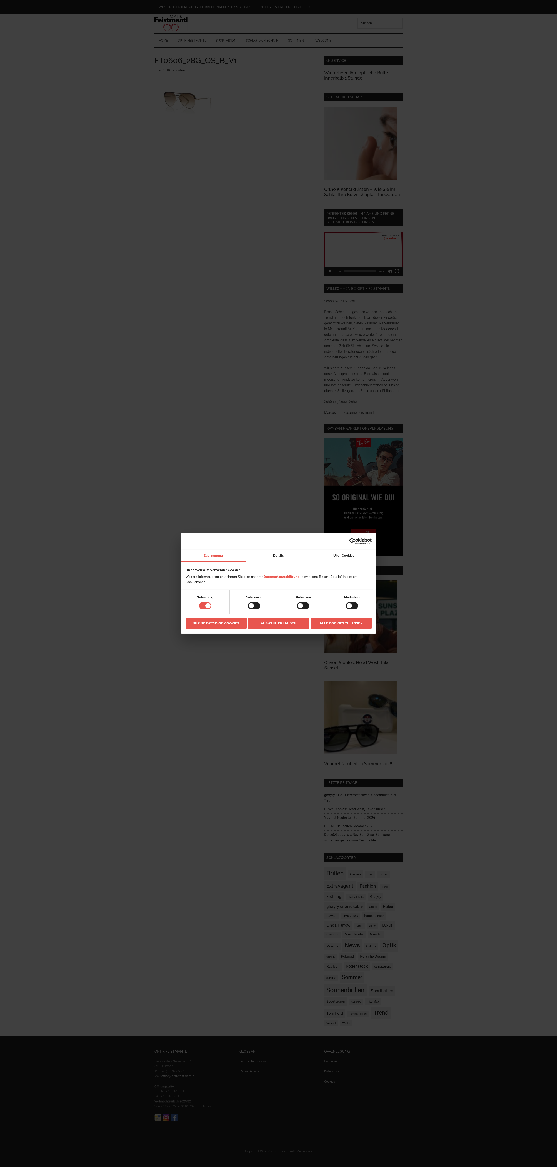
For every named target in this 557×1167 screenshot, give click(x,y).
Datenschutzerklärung (282, 576)
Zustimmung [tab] (213, 555)
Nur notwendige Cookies (216, 623)
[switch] (254, 605)
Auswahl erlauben (278, 623)
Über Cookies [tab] (343, 555)
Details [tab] (278, 555)
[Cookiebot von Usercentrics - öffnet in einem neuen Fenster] (353, 541)
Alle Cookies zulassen (341, 623)
